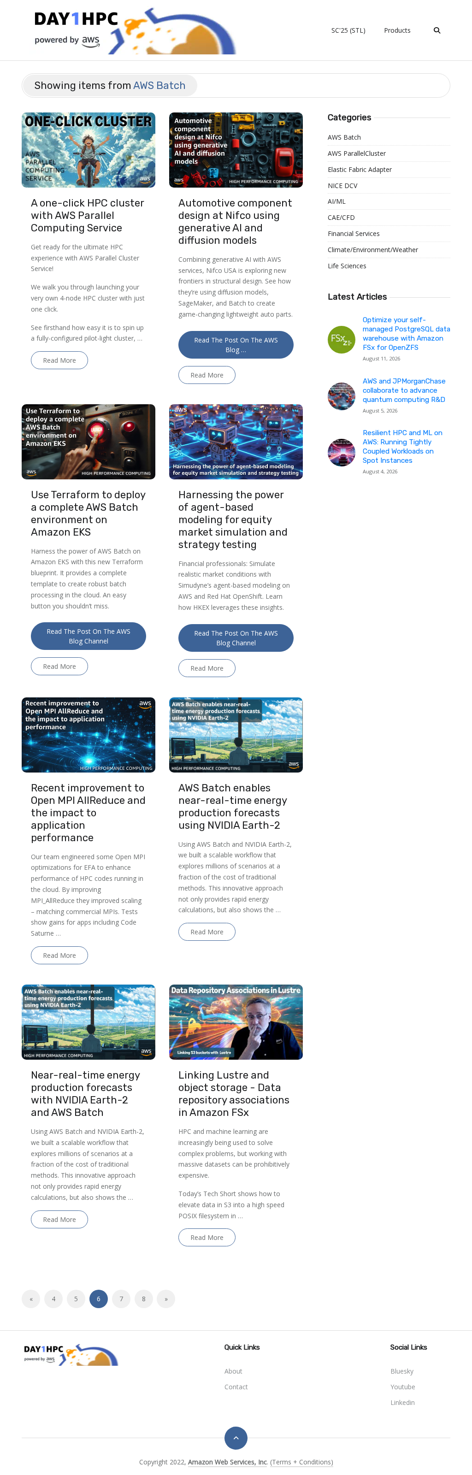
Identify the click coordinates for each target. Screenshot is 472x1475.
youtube (402, 1386)
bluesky (401, 1371)
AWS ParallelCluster (357, 153)
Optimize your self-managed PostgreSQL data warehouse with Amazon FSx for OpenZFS (406, 334)
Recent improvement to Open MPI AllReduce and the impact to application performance (88, 813)
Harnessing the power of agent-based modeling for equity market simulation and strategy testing (233, 520)
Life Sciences (347, 265)
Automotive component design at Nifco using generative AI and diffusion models (235, 222)
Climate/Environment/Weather (373, 249)
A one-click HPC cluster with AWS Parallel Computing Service (87, 215)
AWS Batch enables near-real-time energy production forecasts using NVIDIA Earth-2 (232, 807)
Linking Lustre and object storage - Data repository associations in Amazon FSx (233, 1094)
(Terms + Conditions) (301, 1461)
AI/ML (337, 201)
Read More (59, 360)
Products (397, 30)
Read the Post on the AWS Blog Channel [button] (88, 636)
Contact (236, 1386)
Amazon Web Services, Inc (227, 1461)
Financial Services (354, 233)
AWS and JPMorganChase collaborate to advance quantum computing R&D (404, 390)
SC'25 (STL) (348, 30)
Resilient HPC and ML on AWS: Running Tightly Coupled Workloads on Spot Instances (402, 447)
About (233, 1371)
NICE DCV (342, 185)
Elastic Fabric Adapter (360, 169)
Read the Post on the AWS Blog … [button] (236, 345)
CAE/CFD (341, 217)
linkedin (402, 1402)
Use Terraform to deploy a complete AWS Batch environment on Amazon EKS (88, 513)
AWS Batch (344, 137)
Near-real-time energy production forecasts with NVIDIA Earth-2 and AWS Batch (85, 1094)
